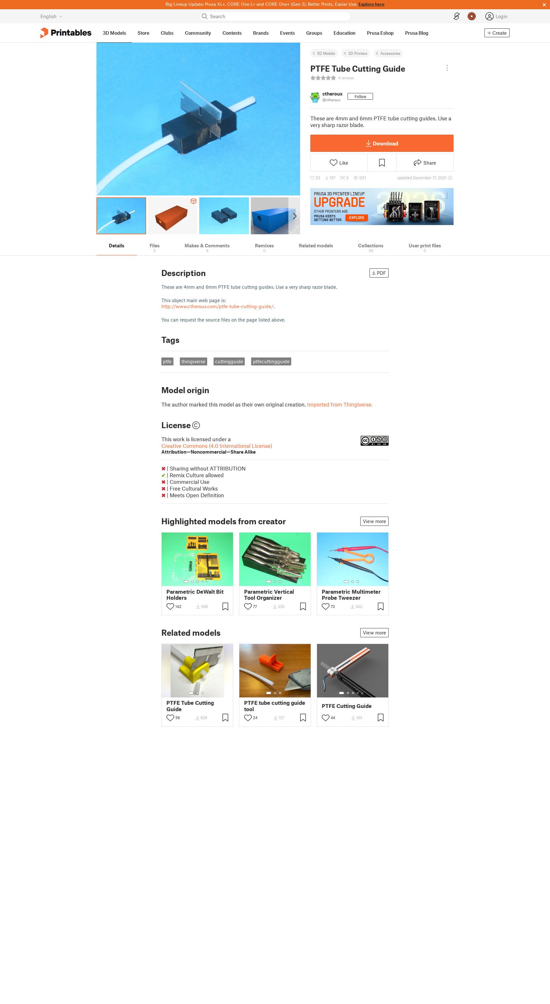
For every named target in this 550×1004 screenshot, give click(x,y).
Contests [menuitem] (232, 33)
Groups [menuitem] (314, 33)
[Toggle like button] (170, 606)
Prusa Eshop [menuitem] (380, 33)
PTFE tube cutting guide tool (274, 706)
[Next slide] (294, 215)
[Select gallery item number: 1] (186, 581)
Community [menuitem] (198, 33)
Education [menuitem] (345, 33)
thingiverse (193, 361)
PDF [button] (381, 273)
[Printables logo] (65, 33)
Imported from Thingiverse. (340, 404)
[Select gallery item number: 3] (197, 581)
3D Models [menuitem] (114, 33)
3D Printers (357, 53)
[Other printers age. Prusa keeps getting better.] (382, 206)
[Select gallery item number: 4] (202, 581)
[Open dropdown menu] (447, 68)
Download (385, 143)
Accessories (390, 53)
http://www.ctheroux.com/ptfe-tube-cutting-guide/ (217, 306)
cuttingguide (229, 361)
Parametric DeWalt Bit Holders (194, 595)
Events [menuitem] (287, 33)
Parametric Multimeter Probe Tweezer (351, 595)
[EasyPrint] (457, 16)
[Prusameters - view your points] (472, 16)
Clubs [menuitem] (167, 33)
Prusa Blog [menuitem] (416, 33)
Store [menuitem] (143, 33)
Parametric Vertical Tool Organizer (269, 595)
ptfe (167, 361)
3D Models (326, 53)
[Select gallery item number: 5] (207, 581)
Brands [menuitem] (261, 33)
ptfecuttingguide (271, 361)
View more (374, 521)
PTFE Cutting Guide (347, 706)
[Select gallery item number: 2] (192, 581)
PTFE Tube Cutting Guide (190, 706)
